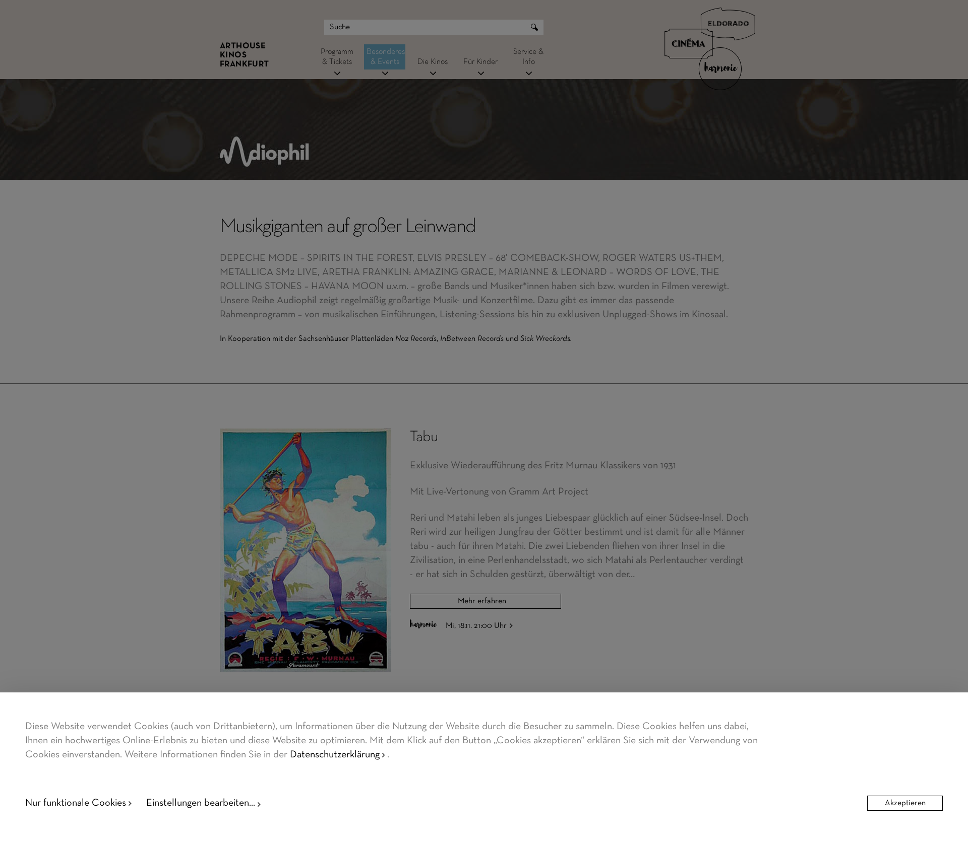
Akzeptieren (905, 803)
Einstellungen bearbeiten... (200, 803)
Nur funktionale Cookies (75, 803)
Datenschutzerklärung (335, 754)
